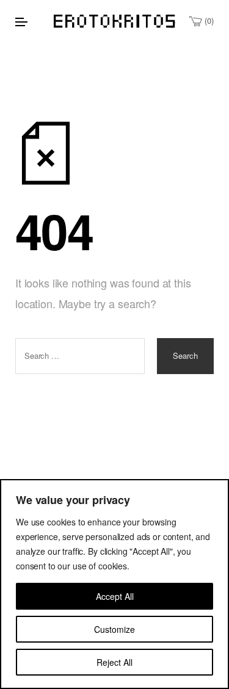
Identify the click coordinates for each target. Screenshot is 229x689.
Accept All (115, 596)
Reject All (114, 662)
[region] (114, 584)
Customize (114, 629)
